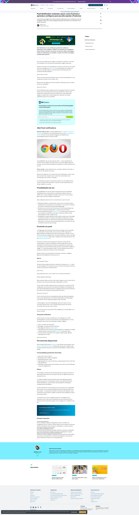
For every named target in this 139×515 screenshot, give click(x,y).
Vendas (31, 493)
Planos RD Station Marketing (96, 496)
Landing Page (53, 328)
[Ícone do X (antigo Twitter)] (38, 507)
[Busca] (108, 8)
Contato (92, 500)
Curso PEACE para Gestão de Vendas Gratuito (58, 495)
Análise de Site (73, 496)
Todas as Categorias (34, 498)
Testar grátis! (69, 116)
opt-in (69, 264)
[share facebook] (101, 14)
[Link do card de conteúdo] (59, 472)
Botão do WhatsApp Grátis (75, 495)
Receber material (43, 412)
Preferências (74, 512)
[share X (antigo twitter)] (101, 17)
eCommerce (32, 495)
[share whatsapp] (101, 23)
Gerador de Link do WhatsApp (76, 492)
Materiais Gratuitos (53, 498)
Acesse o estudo (81, 1)
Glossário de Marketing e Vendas (56, 496)
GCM (42, 248)
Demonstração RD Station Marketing (97, 493)
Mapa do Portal (33, 500)
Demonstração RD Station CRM (96, 495)
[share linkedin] (101, 20)
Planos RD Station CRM (95, 498)
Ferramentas (52, 500)
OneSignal (43, 346)
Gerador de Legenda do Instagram (77, 498)
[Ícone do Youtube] (33, 507)
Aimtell (38, 346)
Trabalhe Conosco (94, 501)
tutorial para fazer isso (44, 238)
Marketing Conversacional (34, 496)
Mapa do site (32, 501)
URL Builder (59, 331)
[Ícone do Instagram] (31, 507)
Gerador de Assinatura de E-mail (76, 493)
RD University (52, 492)
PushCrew (54, 344)
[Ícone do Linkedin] (35, 507)
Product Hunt (56, 211)
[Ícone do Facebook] (40, 507)
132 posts (37, 453)
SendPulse (49, 346)
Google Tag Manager (43, 236)
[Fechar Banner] (110, 1)
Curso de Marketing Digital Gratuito (56, 493)
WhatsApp (52, 68)
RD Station (93, 492)
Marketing (32, 492)
